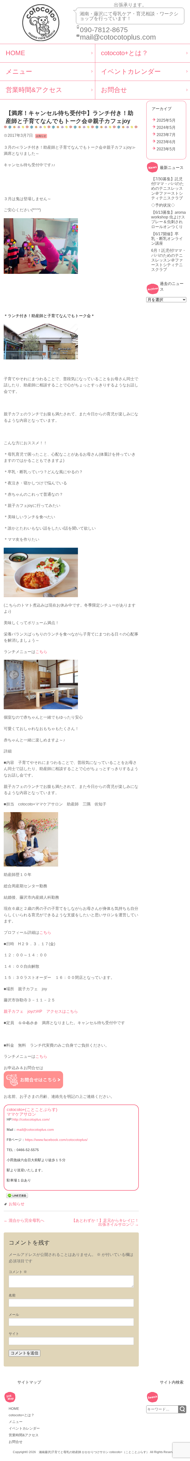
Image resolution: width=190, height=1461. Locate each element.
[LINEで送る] (17, 1195)
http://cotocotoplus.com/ (31, 1119)
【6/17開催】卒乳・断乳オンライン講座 (167, 238)
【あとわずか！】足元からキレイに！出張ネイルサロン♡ (105, 1222)
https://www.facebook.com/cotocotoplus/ (56, 1140)
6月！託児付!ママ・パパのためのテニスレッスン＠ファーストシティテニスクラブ (168, 260)
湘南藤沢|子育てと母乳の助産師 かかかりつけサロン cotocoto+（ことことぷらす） (94, 1452)
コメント (18, 1272)
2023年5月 (166, 149)
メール (14, 1315)
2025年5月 (166, 120)
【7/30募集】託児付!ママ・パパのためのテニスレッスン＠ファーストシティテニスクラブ (167, 188)
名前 (12, 1295)
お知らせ (16, 1204)
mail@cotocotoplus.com (35, 1129)
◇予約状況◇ (163, 205)
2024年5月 (166, 127)
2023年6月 (166, 142)
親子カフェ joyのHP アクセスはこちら (41, 1011)
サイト (14, 1334)
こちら (41, 652)
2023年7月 (166, 135)
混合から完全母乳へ (24, 1220)
